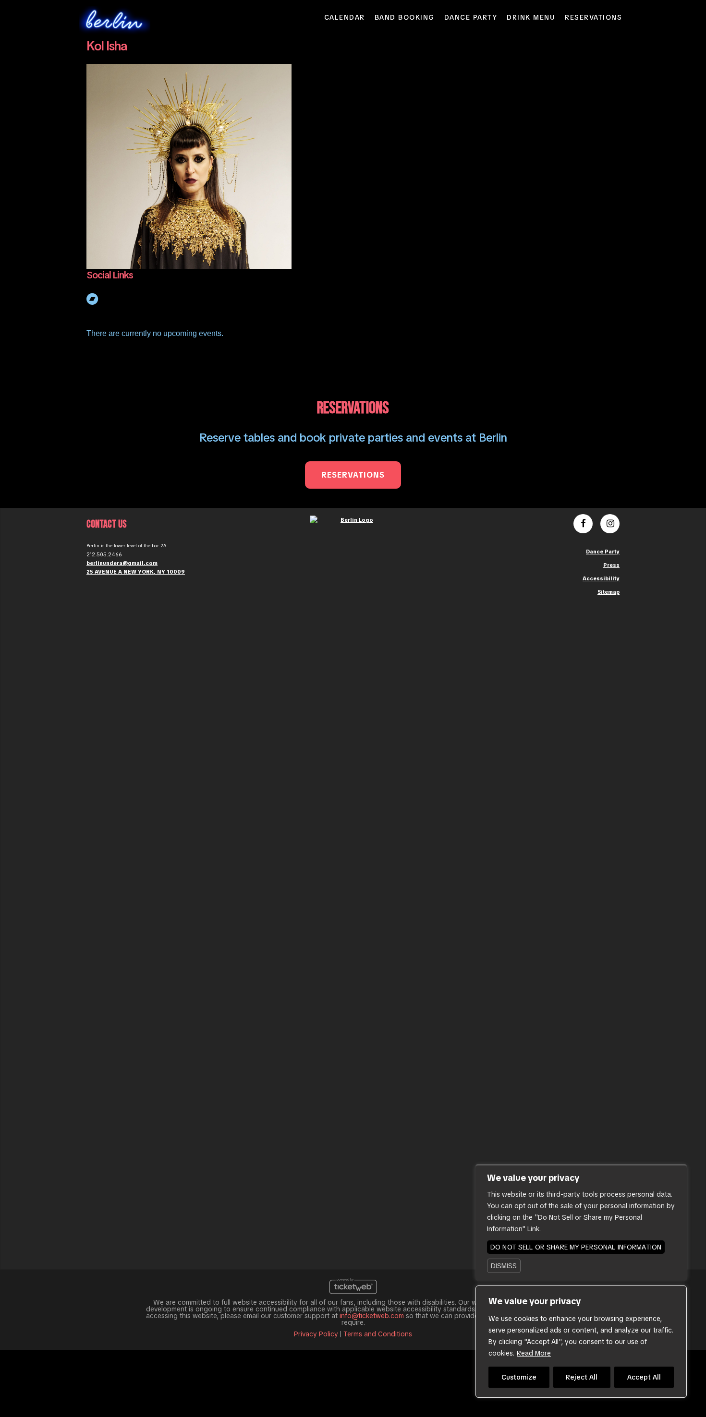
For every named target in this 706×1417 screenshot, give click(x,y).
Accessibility (601, 578)
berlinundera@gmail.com (122, 563)
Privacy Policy (316, 1334)
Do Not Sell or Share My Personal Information (575, 1247)
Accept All (644, 1377)
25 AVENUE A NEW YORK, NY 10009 (135, 571)
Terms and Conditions (377, 1334)
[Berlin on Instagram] (610, 524)
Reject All (581, 1377)
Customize (518, 1377)
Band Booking (405, 17)
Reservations (593, 17)
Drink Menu (531, 17)
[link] (93, 297)
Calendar (344, 17)
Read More (534, 1353)
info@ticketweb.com (372, 1315)
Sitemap (608, 591)
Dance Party (471, 17)
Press (611, 565)
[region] (581, 1341)
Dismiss (504, 1265)
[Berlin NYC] (114, 19)
